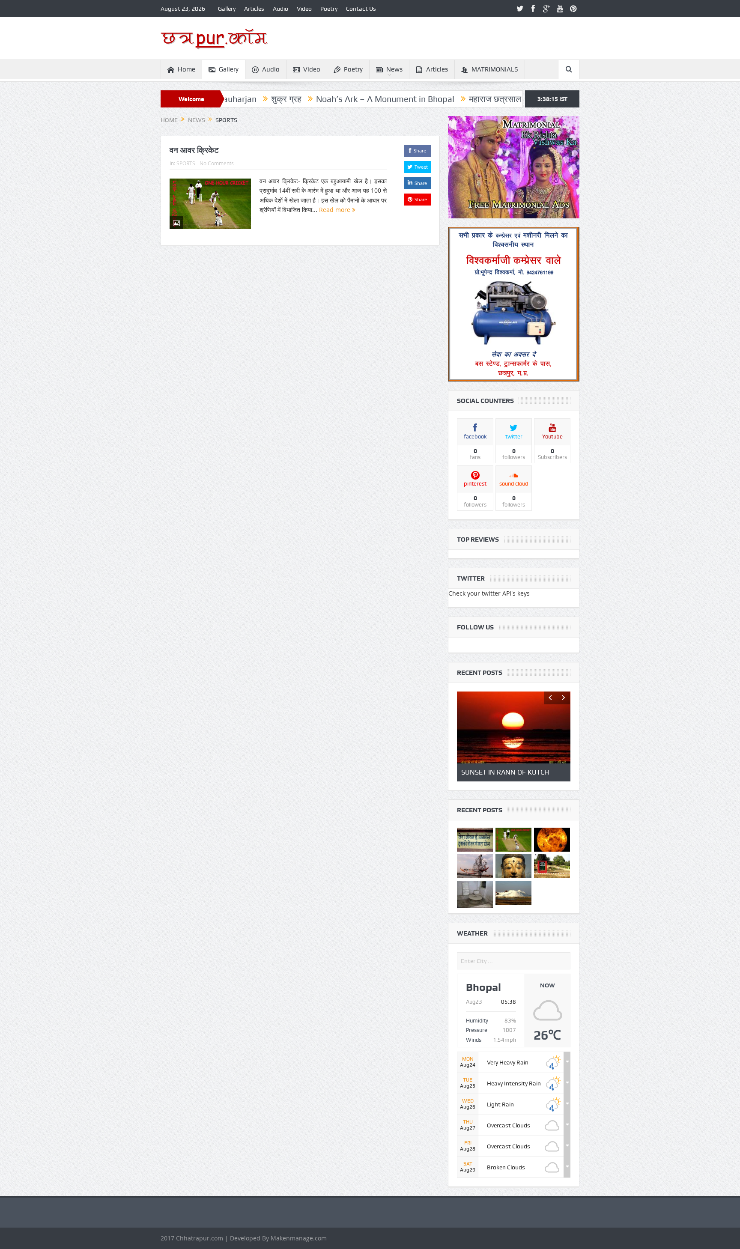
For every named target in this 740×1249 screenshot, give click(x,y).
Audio (280, 8)
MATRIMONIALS (494, 69)
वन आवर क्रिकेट (194, 149)
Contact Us (361, 8)
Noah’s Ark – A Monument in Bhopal (335, 99)
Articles (254, 8)
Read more (335, 210)
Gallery (227, 8)
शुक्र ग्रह (236, 99)
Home (186, 69)
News (394, 69)
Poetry (328, 8)
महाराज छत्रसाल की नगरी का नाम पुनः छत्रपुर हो (493, 99)
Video (304, 8)
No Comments (217, 163)
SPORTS (185, 163)
